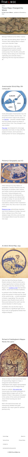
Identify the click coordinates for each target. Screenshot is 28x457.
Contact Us (5, 444)
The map (4, 128)
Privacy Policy (22, 440)
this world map (17, 389)
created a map (13, 288)
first (6, 119)
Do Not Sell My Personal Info (9, 448)
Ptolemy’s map (6, 209)
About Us (23, 436)
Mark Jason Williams (8, 12)
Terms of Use (6, 440)
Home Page (5, 436)
